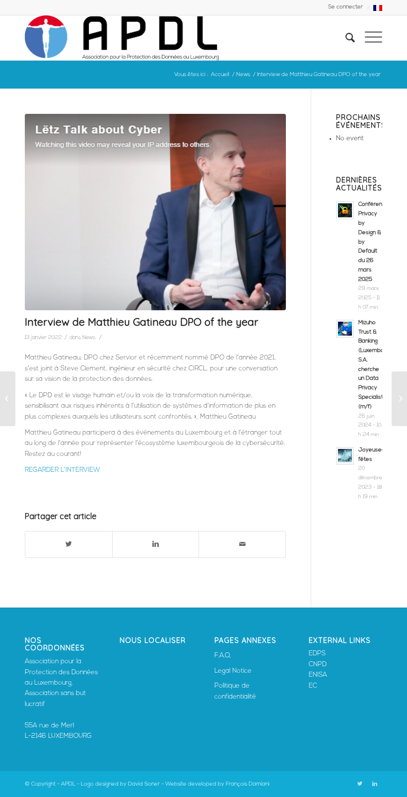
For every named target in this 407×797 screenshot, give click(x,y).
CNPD (318, 664)
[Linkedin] (374, 784)
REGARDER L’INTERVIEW (62, 470)
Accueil (220, 75)
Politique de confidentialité (235, 691)
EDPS (317, 653)
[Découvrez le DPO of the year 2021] (7, 398)
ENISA (318, 675)
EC (313, 686)
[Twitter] (359, 784)
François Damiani (248, 784)
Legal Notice (233, 671)
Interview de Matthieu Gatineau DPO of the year (141, 321)
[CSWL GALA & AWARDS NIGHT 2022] (399, 398)
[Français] (377, 9)
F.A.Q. (222, 655)
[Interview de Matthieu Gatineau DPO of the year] (155, 212)
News (243, 75)
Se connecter (345, 7)
